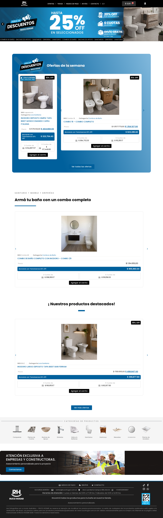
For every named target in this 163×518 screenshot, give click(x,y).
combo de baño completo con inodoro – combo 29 (44, 258)
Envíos (84, 4)
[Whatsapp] (147, 489)
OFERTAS (50, 4)
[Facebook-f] (147, 485)
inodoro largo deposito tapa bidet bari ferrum (41, 366)
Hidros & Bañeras (74, 438)
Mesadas (117, 437)
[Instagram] (143, 489)
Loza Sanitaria (35, 115)
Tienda (60, 4)
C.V (103, 4)
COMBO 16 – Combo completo (78, 121)
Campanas (17, 437)
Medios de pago (72, 4)
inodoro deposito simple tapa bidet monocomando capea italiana (36, 121)
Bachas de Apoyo (46, 438)
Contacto (95, 4)
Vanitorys (103, 437)
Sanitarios (88, 437)
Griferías (60, 437)
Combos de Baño (95, 118)
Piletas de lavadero (146, 438)
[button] (2, 23)
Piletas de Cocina (31, 438)
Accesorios (131, 437)
